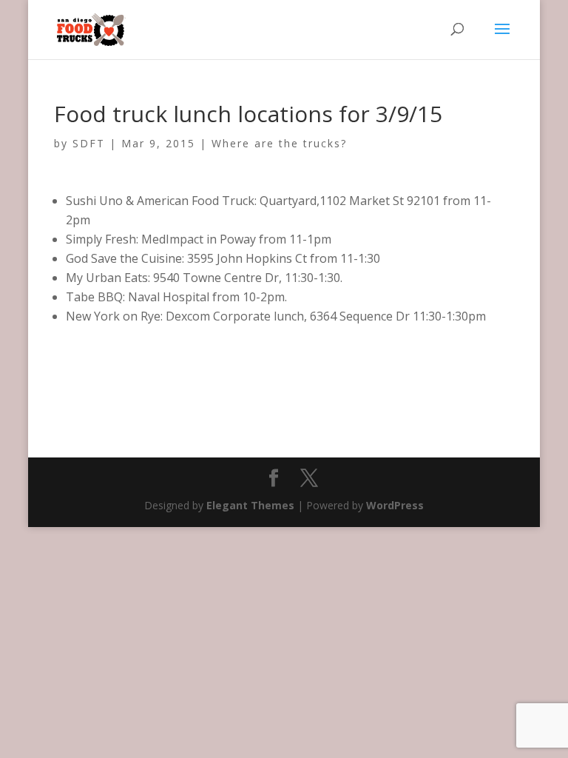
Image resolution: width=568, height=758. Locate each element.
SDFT (88, 143)
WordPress (395, 505)
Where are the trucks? (279, 143)
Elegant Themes (250, 505)
